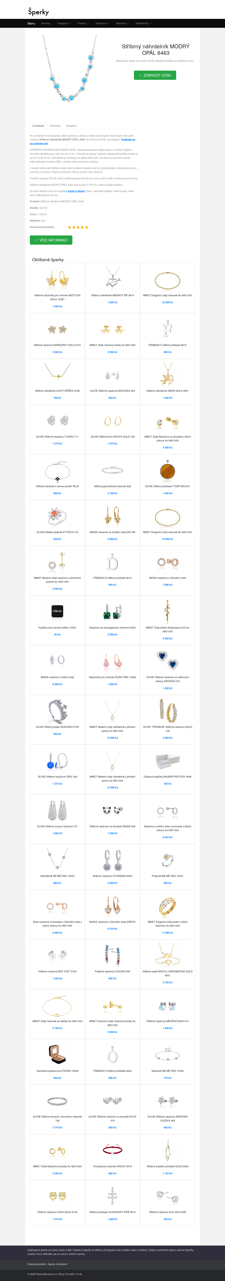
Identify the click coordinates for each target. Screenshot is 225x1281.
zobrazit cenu (157, 75)
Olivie (39, 1254)
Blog (61, 1274)
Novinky (45, 23)
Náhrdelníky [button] (143, 23)
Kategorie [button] (63, 23)
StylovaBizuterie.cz (46, 1274)
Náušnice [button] (101, 23)
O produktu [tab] (38, 125)
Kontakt (70, 1274)
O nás (79, 1274)
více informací (53, 239)
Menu (31, 23)
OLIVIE (151, 60)
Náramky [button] (121, 23)
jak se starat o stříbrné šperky (69, 1254)
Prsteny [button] (82, 23)
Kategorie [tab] (71, 125)
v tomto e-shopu (75, 191)
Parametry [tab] (55, 125)
